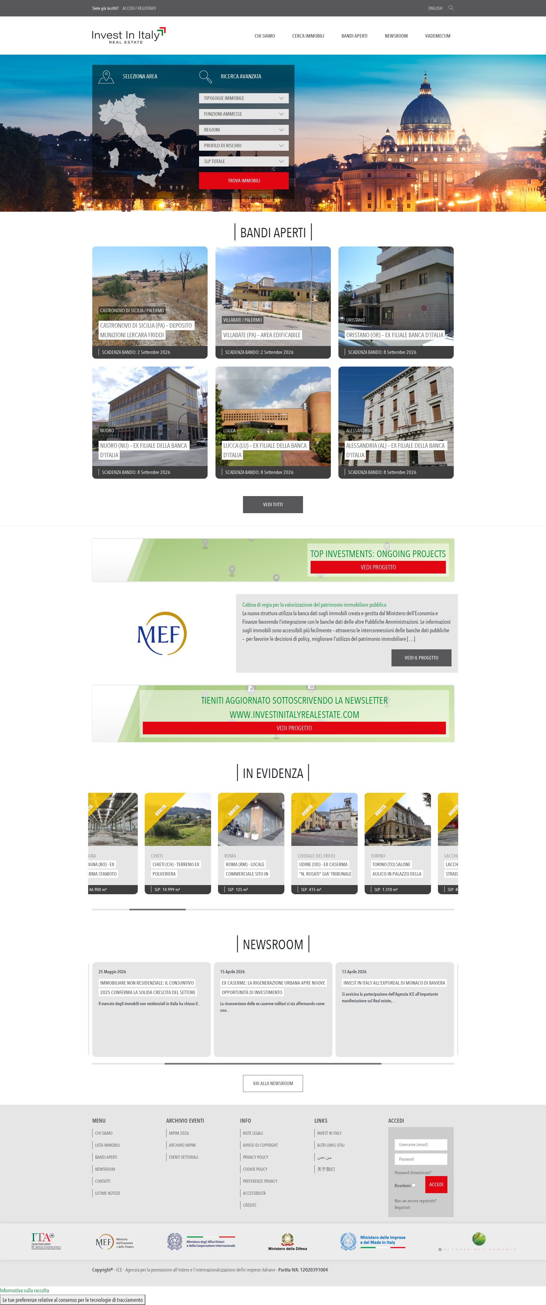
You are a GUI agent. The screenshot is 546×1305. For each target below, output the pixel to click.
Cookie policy (255, 1169)
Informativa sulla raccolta (24, 1290)
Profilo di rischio (222, 146)
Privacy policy (255, 1157)
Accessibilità (254, 1193)
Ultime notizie (107, 1193)
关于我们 (326, 1169)
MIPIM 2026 (179, 1133)
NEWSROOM (396, 36)
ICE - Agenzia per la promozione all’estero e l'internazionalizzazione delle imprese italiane (195, 1269)
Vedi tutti (273, 504)
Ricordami (403, 1185)
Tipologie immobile (224, 98)
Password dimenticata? (413, 1172)
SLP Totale (214, 161)
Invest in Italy (329, 1133)
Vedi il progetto (421, 658)
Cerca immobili (308, 36)
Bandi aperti (354, 36)
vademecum (438, 36)
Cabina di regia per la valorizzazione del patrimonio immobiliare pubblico (314, 604)
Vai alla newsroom (273, 1083)
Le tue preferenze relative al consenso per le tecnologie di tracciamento (73, 1299)
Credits (249, 1205)
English (435, 8)
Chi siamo (265, 36)
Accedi (129, 8)
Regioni (212, 130)
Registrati (147, 8)
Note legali (253, 1133)
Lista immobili (107, 1145)
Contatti (102, 1181)
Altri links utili (330, 1145)
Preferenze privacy (260, 1181)
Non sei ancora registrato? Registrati (415, 1204)
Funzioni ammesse (223, 114)
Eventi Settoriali (183, 1157)
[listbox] (244, 98)
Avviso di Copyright (260, 1145)
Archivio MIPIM (182, 1145)
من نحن (324, 1157)
